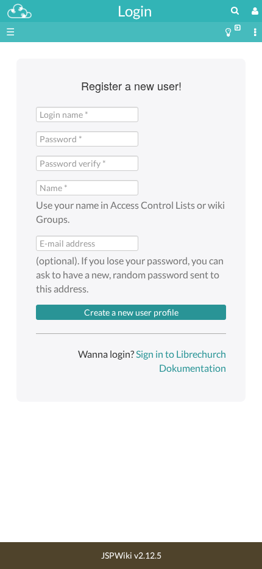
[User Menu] (253, 10)
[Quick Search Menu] (235, 10)
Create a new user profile (131, 312)
